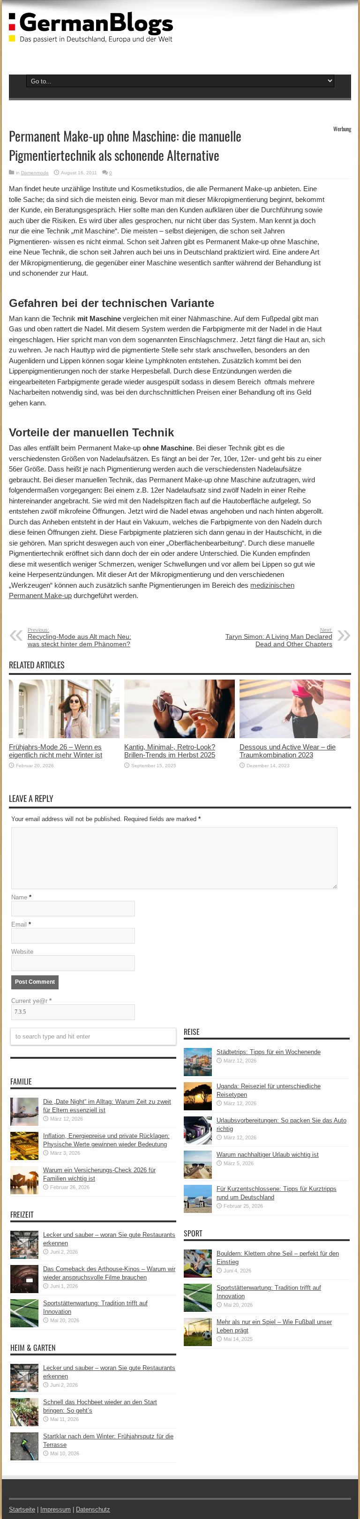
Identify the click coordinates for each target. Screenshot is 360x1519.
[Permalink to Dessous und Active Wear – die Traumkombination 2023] (295, 736)
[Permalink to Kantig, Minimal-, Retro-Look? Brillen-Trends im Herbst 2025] (179, 736)
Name (19, 897)
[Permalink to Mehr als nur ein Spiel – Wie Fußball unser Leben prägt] (198, 1343)
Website (22, 951)
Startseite (22, 1509)
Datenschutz (93, 1509)
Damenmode (35, 172)
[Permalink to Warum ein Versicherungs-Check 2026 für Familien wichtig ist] (24, 1192)
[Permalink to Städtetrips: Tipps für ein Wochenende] (198, 1074)
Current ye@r (31, 1000)
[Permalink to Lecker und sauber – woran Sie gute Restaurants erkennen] (24, 1256)
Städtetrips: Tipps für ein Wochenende (269, 1051)
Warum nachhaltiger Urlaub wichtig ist (268, 1154)
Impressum (55, 1509)
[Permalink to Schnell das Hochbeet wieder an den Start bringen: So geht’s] (24, 1424)
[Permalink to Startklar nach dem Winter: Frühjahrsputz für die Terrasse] (24, 1458)
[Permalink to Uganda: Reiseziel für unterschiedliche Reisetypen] (198, 1108)
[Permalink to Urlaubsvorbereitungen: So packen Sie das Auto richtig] (198, 1142)
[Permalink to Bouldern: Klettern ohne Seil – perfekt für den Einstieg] (198, 1275)
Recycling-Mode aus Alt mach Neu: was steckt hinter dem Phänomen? (79, 637)
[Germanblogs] (91, 35)
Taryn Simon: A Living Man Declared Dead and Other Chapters (278, 637)
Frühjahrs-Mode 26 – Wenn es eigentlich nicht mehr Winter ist (55, 751)
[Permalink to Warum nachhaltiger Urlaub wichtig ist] (198, 1176)
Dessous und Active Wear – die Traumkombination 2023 (288, 751)
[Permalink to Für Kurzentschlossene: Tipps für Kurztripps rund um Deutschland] (198, 1210)
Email (19, 924)
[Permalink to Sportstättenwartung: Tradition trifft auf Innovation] (24, 1325)
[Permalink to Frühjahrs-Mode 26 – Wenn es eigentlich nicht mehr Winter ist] (64, 736)
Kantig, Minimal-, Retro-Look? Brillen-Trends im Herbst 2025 (169, 751)
